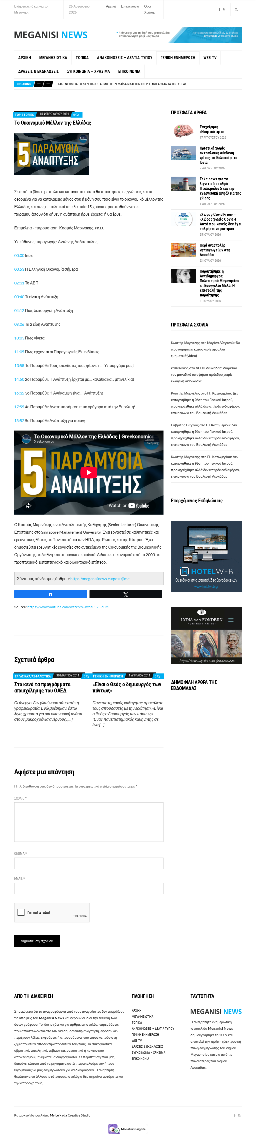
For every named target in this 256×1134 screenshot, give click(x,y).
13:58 (19, 365)
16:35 (19, 393)
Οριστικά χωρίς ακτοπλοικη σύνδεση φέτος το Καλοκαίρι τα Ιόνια (218, 155)
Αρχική (111, 6)
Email (19, 879)
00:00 (19, 255)
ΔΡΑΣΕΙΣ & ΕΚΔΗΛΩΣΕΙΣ (38, 71)
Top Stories (24, 115)
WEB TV (210, 57)
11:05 (19, 351)
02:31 (19, 282)
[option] (150, 84)
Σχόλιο (20, 798)
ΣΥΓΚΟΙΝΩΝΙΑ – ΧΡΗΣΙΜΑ (88, 71)
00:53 (19, 269)
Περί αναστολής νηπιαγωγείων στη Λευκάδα (215, 250)
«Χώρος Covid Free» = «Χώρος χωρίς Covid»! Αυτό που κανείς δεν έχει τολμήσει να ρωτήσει (221, 221)
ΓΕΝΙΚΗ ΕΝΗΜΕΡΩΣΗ (177, 57)
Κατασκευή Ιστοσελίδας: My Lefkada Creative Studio (52, 1115)
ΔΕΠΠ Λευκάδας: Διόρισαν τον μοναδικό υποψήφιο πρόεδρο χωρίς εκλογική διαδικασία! (204, 374)
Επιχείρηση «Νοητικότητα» (212, 129)
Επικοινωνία (130, 6)
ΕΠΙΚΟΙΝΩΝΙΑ (129, 71)
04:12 (19, 310)
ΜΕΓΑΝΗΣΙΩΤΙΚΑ (53, 57)
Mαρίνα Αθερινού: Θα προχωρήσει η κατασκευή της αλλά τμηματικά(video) (205, 349)
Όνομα (20, 854)
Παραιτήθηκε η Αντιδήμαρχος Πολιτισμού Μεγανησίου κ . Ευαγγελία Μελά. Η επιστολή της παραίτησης (219, 283)
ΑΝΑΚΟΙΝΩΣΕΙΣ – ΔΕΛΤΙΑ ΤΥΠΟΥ (124, 57)
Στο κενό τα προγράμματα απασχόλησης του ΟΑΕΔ (42, 687)
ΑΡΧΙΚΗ (24, 57)
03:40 (19, 296)
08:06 (19, 324)
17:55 (19, 406)
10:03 (19, 337)
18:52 (19, 420)
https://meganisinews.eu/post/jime (100, 578)
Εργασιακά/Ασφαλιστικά (33, 676)
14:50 (19, 379)
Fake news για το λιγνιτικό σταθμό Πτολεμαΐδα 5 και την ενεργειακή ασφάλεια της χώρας (122, 84)
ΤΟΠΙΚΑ (82, 57)
